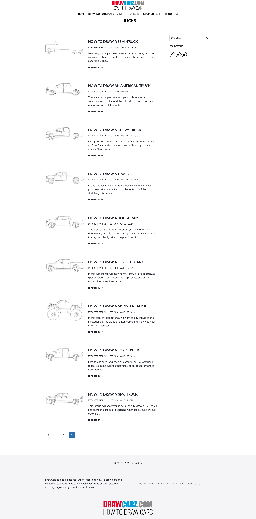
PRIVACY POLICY (158, 483)
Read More (95, 67)
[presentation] (64, 45)
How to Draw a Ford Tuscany (116, 262)
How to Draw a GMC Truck (113, 394)
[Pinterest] (172, 54)
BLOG (168, 14)
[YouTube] (178, 54)
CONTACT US (194, 483)
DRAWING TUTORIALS (101, 14)
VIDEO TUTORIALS (128, 14)
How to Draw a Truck (108, 174)
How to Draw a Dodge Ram (113, 218)
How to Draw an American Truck (119, 85)
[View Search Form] (176, 14)
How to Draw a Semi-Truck (113, 41)
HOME (81, 14)
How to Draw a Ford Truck (113, 350)
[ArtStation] (184, 54)
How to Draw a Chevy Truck (114, 130)
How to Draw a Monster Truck (117, 306)
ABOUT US (177, 483)
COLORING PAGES (151, 14)
